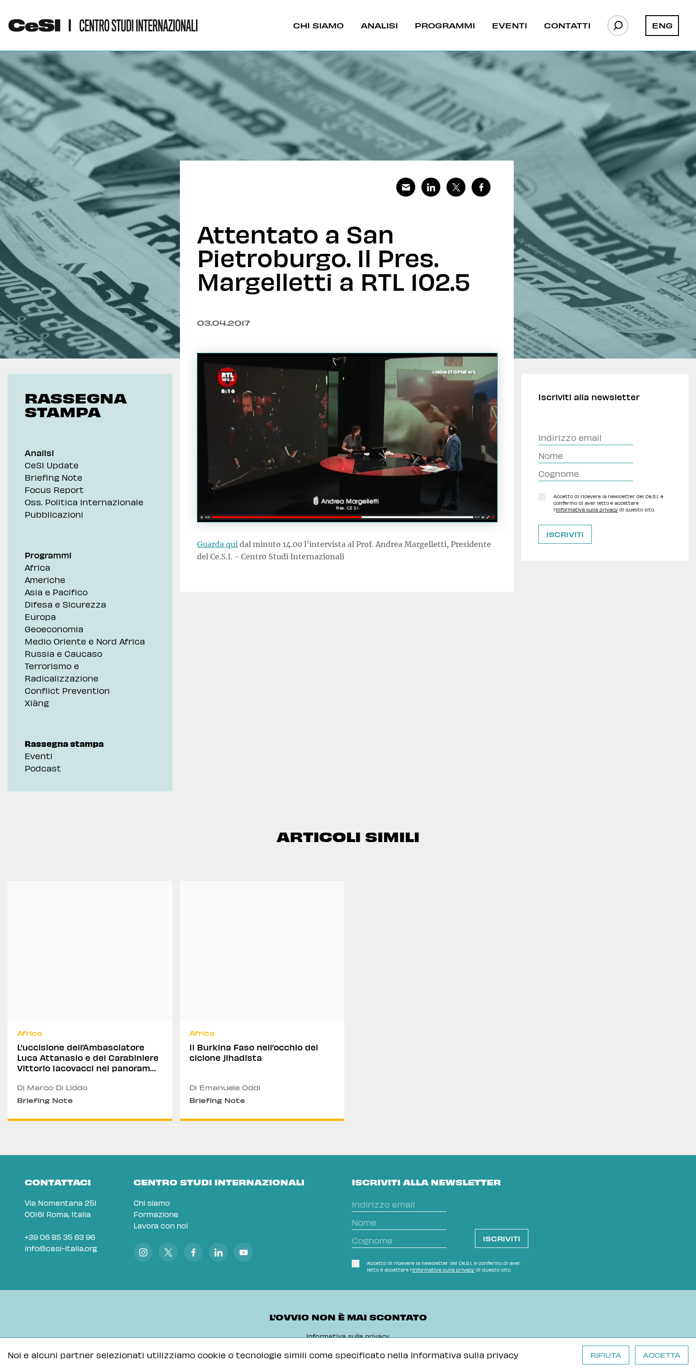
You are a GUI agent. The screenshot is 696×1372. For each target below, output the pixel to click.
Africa (37, 567)
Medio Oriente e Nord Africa (85, 641)
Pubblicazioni (54, 514)
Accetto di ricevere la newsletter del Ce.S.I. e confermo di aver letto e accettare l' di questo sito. (608, 502)
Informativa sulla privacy (464, 1355)
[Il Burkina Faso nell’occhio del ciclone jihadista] (262, 1001)
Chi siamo (318, 25)
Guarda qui (217, 544)
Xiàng (37, 703)
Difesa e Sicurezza (65, 604)
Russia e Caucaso (63, 653)
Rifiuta (605, 1355)
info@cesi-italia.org (61, 1248)
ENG (662, 25)
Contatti (567, 25)
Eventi (509, 25)
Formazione (156, 1214)
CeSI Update (52, 465)
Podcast (43, 768)
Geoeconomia (54, 629)
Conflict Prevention (67, 690)
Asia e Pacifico (56, 592)
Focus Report (54, 489)
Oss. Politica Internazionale (84, 502)
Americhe (45, 579)
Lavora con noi (161, 1225)
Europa (40, 616)
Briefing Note (53, 477)
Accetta (661, 1355)
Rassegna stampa (64, 743)
